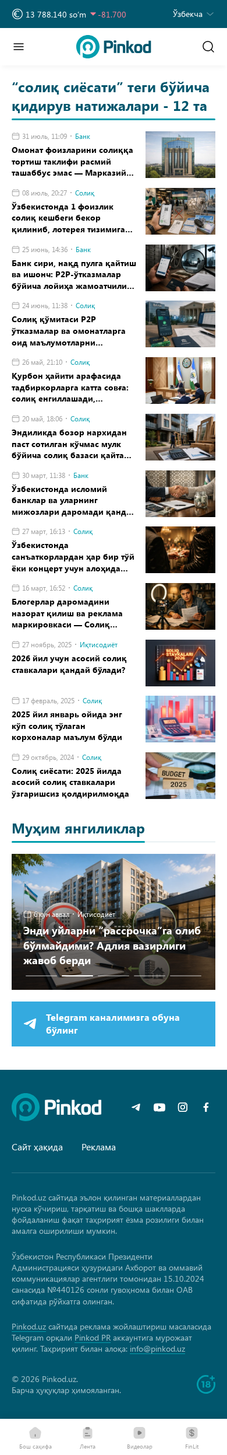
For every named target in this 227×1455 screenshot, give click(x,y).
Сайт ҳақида (37, 1146)
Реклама (98, 1146)
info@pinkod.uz (157, 1348)
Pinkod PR (93, 1337)
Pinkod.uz (29, 1326)
